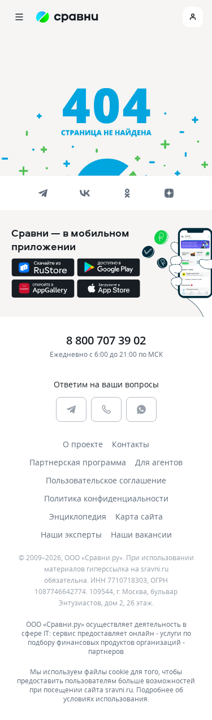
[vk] (84, 193)
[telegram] (43, 193)
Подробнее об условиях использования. (123, 694)
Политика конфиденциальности (106, 498)
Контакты (130, 444)
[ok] (127, 193)
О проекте (83, 444)
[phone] (106, 409)
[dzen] (169, 193)
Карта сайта (139, 516)
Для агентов (159, 462)
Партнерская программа (77, 462)
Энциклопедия (77, 516)
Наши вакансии (141, 534)
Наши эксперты (71, 534)
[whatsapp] (141, 409)
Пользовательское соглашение (106, 480)
